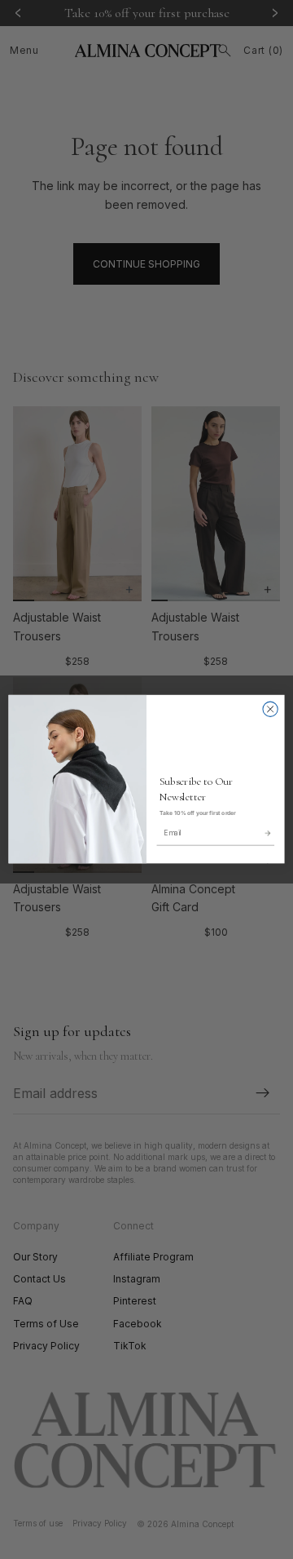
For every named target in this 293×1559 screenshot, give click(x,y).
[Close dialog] (270, 709)
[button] (267, 833)
